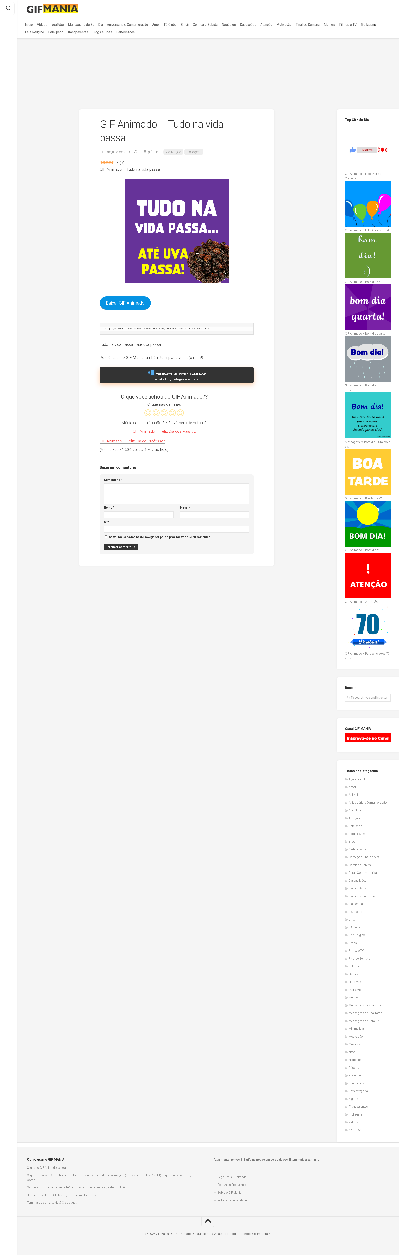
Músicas (354, 1044)
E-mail (185, 507)
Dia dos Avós (357, 888)
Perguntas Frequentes (231, 1184)
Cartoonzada (125, 32)
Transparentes (78, 32)
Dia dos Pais (357, 904)
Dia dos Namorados (362, 896)
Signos (353, 1099)
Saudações (248, 25)
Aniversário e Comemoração (127, 25)
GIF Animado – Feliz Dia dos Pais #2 (164, 431)
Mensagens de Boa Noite (365, 1005)
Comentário (113, 479)
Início (29, 25)
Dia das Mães (357, 880)
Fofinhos (355, 966)
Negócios (229, 25)
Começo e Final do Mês (364, 857)
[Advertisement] (207, 70)
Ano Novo (355, 810)
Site (106, 522)
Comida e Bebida (205, 25)
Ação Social (357, 779)
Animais (354, 794)
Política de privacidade (232, 1200)
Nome (109, 507)
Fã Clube (170, 25)
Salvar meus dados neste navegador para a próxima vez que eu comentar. (160, 537)
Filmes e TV (348, 25)
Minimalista (356, 1028)
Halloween (355, 982)
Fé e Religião (34, 32)
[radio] (147, 413)
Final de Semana (308, 25)
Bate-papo (55, 32)
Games (353, 974)
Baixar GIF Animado (125, 303)
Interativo (355, 989)
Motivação (284, 25)
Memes (329, 25)
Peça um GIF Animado (232, 1177)
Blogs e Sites (102, 32)
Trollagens (368, 25)
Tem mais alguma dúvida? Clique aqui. (52, 1202)
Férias (353, 943)
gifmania (154, 152)
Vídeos (42, 25)
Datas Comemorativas (363, 872)
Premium (355, 1075)
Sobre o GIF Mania (229, 1192)
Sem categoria (358, 1091)
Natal (352, 1052)
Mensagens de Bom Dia (85, 25)
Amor (156, 25)
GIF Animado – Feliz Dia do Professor (132, 441)
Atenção (266, 25)
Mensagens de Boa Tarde (365, 1013)
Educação (355, 911)
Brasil (352, 841)
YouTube (58, 25)
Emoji (185, 25)
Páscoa (354, 1067)
